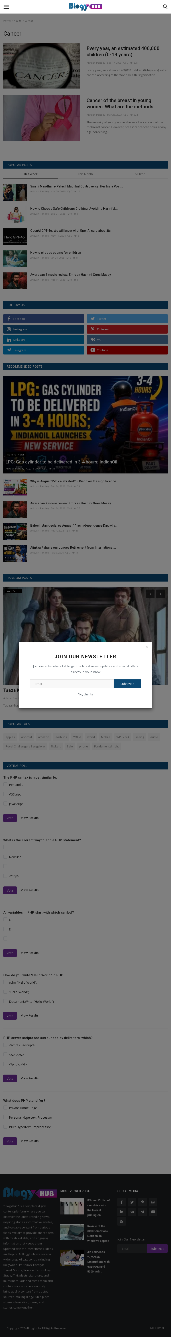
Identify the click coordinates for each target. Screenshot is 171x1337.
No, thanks (86, 694)
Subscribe (127, 684)
